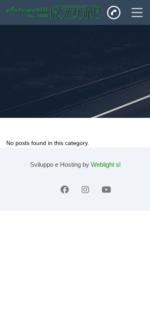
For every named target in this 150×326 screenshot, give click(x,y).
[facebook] (64, 189)
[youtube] (106, 189)
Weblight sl (105, 164)
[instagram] (85, 189)
